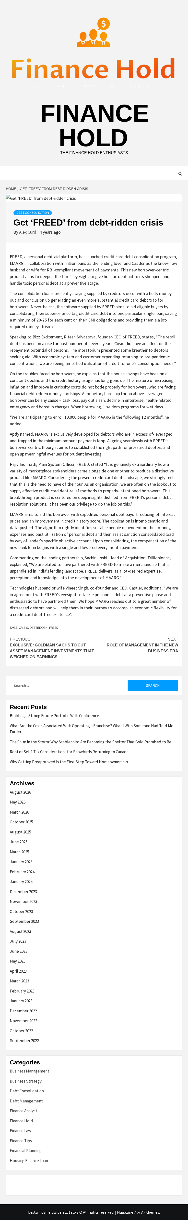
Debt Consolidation (32, 213)
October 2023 (21, 911)
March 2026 (19, 812)
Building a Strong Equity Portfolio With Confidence (54, 715)
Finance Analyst (23, 1110)
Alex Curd (28, 232)
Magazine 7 (126, 1212)
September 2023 (24, 921)
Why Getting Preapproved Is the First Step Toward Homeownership (69, 761)
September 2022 (24, 1040)
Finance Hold (94, 125)
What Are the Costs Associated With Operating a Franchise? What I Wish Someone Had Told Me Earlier (91, 729)
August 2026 (20, 792)
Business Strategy (26, 1081)
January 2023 (21, 1001)
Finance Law (20, 1130)
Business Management (29, 1071)
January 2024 (21, 881)
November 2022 (23, 1020)
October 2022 (21, 1030)
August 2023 (20, 931)
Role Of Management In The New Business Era (142, 645)
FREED (53, 627)
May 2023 (17, 961)
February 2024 (22, 871)
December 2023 (23, 891)
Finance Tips (21, 1140)
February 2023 (22, 991)
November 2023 (23, 901)
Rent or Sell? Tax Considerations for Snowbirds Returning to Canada (69, 751)
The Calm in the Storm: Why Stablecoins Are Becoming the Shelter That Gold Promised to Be (90, 742)
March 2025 (19, 852)
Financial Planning (26, 1150)
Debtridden (38, 627)
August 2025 (20, 832)
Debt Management (26, 1101)
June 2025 (18, 842)
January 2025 (21, 861)
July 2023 (18, 941)
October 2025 (21, 822)
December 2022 (23, 1011)
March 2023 (19, 981)
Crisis (23, 627)
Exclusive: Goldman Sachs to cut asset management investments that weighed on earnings (52, 648)
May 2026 (17, 802)
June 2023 (18, 951)
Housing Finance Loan (29, 1160)
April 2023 (18, 971)
